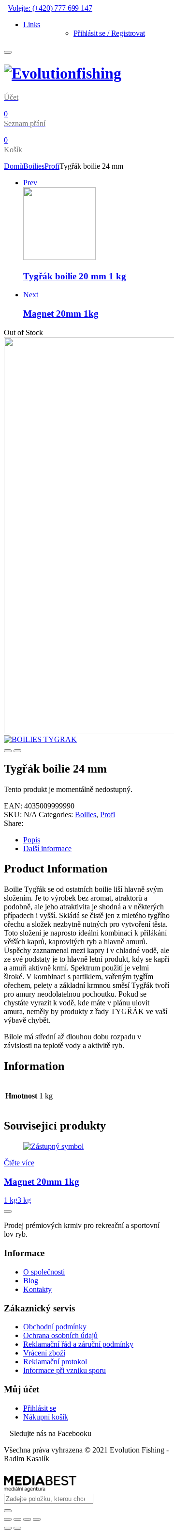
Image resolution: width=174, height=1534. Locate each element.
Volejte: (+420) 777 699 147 (50, 8)
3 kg (24, 1200)
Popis (31, 840)
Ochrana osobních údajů (60, 1335)
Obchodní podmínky (55, 1327)
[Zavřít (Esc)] (8, 1519)
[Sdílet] (17, 1519)
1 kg (10, 1200)
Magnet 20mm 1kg (41, 1182)
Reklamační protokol (55, 1361)
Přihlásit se (39, 1408)
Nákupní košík (45, 1417)
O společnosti (44, 1272)
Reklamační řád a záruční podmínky (78, 1344)
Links (31, 24)
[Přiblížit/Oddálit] (37, 1519)
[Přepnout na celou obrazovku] (27, 1519)
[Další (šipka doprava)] (17, 1528)
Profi (51, 166)
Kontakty (37, 1289)
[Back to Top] (8, 1211)
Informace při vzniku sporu (64, 1370)
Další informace (47, 848)
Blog (30, 1280)
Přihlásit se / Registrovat (109, 33)
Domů (13, 166)
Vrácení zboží (44, 1353)
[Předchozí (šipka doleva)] (8, 1528)
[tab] (96, 840)
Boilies (33, 166)
